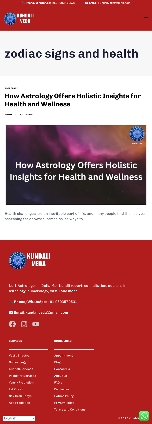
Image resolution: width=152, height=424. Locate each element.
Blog (57, 362)
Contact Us (62, 369)
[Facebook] (12, 324)
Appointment (63, 355)
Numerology (18, 362)
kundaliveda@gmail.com (114, 3)
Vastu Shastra (19, 355)
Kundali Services (21, 369)
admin (9, 115)
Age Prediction (19, 403)
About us (60, 376)
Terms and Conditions (70, 409)
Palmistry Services (22, 376)
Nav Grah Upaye (20, 396)
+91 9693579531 (68, 3)
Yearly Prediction (21, 382)
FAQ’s (58, 382)
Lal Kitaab (16, 389)
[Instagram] (24, 324)
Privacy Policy (64, 403)
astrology (11, 88)
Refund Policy (64, 396)
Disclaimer (62, 389)
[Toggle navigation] (124, 19)
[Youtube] (35, 324)
